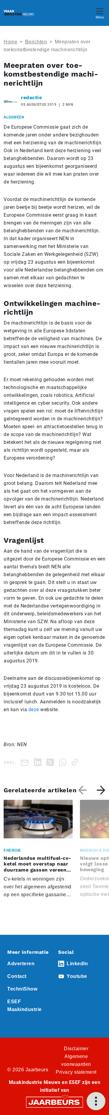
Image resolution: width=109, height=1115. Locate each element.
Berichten (36, 41)
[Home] (19, 13)
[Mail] (25, 762)
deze (33, 709)
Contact (17, 976)
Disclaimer (76, 1048)
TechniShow (22, 988)
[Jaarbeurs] (54, 1101)
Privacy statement (76, 1072)
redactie (31, 97)
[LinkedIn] (39, 762)
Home (10, 41)
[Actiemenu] (96, 1101)
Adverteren (21, 963)
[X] (51, 762)
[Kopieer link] (76, 762)
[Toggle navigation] (99, 13)
